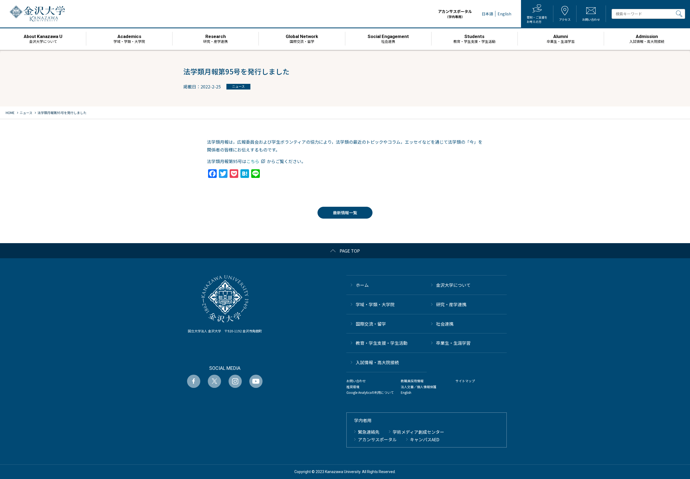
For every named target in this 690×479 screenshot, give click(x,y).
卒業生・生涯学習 (453, 343)
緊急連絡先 (369, 432)
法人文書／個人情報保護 (418, 386)
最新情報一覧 (345, 212)
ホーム (362, 285)
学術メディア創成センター (418, 432)
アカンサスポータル (455, 14)
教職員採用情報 (412, 380)
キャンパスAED (424, 439)
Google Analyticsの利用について (370, 392)
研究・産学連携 (451, 304)
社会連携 (444, 324)
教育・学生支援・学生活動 (382, 343)
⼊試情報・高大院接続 (377, 362)
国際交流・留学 (371, 324)
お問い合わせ (356, 380)
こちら (252, 161)
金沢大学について (453, 285)
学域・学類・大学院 (375, 304)
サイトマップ (465, 380)
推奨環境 (352, 386)
